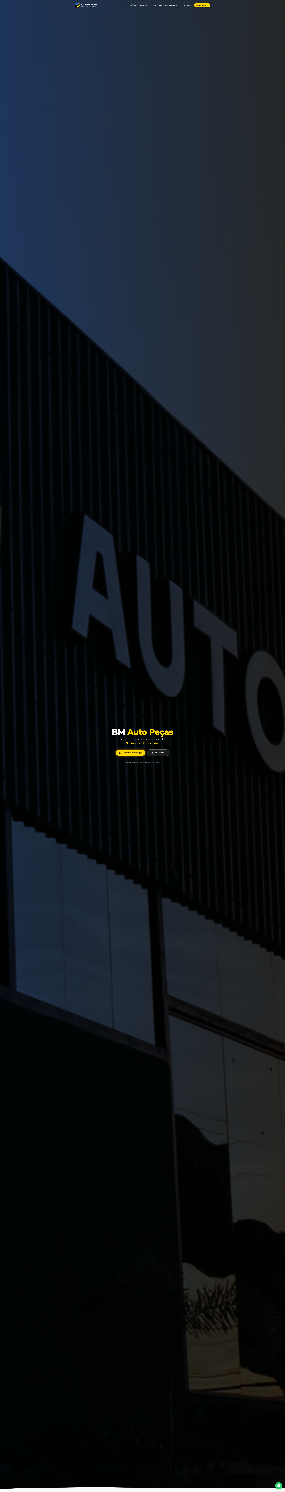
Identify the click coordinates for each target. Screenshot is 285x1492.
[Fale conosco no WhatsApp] (278, 1485)
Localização (171, 5)
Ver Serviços (160, 753)
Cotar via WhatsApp (132, 753)
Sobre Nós (144, 5)
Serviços (157, 5)
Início (133, 5)
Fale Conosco (202, 5)
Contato (186, 5)
